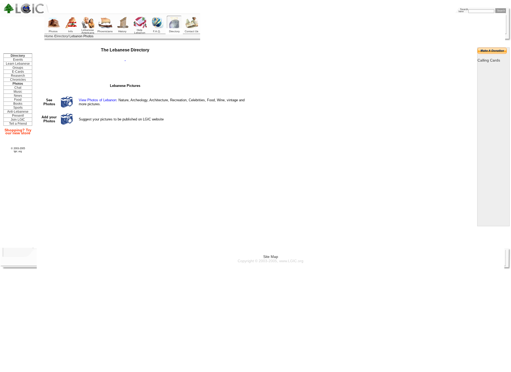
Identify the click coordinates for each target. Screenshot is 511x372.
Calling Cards (488, 60)
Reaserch (18, 76)
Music (18, 92)
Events (18, 60)
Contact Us (191, 31)
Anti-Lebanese (17, 112)
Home (48, 36)
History (122, 31)
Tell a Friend (18, 124)
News (18, 96)
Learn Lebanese (18, 64)
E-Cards (18, 72)
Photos (53, 31)
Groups (18, 68)
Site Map (270, 256)
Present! (18, 116)
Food (18, 100)
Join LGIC (18, 120)
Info (70, 31)
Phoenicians (105, 31)
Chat (17, 88)
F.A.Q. (157, 31)
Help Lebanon (139, 31)
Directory (61, 36)
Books (17, 104)
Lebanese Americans (87, 31)
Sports (18, 108)
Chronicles (18, 80)
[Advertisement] (147, 10)
